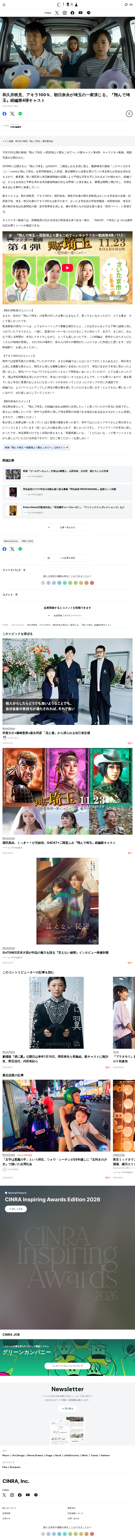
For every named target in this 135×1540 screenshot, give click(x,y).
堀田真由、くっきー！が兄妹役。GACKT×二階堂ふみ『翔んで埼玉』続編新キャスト (59, 842)
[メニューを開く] (131, 4)
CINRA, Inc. (15, 1481)
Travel (94, 1455)
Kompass (15, 1467)
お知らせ (6, 1518)
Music (6, 1455)
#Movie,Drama (11, 541)
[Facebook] (72, 13)
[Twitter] (57, 13)
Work (85, 1455)
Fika (4, 1467)
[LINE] (88, 13)
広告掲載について (75, 1513)
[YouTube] (80, 13)
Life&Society (71, 1455)
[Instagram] (65, 13)
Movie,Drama (18, 625)
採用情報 (6, 1513)
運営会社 (71, 1508)
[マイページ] (3, 4)
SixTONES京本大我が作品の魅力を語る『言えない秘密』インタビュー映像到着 (55, 952)
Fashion (105, 1455)
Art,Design (18, 1455)
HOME (5, 625)
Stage (49, 1455)
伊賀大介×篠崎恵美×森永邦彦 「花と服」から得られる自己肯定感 (46, 733)
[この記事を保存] (129, 113)
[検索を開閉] (126, 4)
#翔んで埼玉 (27, 541)
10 (92, 583)
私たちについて (9, 1508)
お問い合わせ (73, 1518)
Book (58, 1455)
